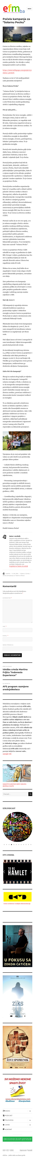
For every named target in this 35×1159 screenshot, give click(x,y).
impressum (23, 1150)
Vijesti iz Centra (24, 573)
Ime (5, 626)
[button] (4, 872)
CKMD (12, 1150)
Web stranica (8, 645)
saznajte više (7, 754)
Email (5, 635)
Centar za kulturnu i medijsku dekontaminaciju (17, 903)
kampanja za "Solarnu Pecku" (16, 575)
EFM (4, 1150)
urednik (7, 573)
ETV (7, 1150)
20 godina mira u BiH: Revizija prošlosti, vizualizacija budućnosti (17, 826)
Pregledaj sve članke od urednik (18, 566)
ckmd (4, 575)
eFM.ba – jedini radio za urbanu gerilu (14, 1155)
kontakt (30, 1150)
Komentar (7, 598)
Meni (29, 8)
